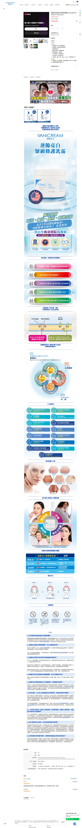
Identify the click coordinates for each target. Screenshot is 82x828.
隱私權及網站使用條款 (32, 827)
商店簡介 (30, 825)
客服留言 (48, 825)
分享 (53, 69)
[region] (36, 25)
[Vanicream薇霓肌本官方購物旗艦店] (10, 3)
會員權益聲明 (49, 827)
